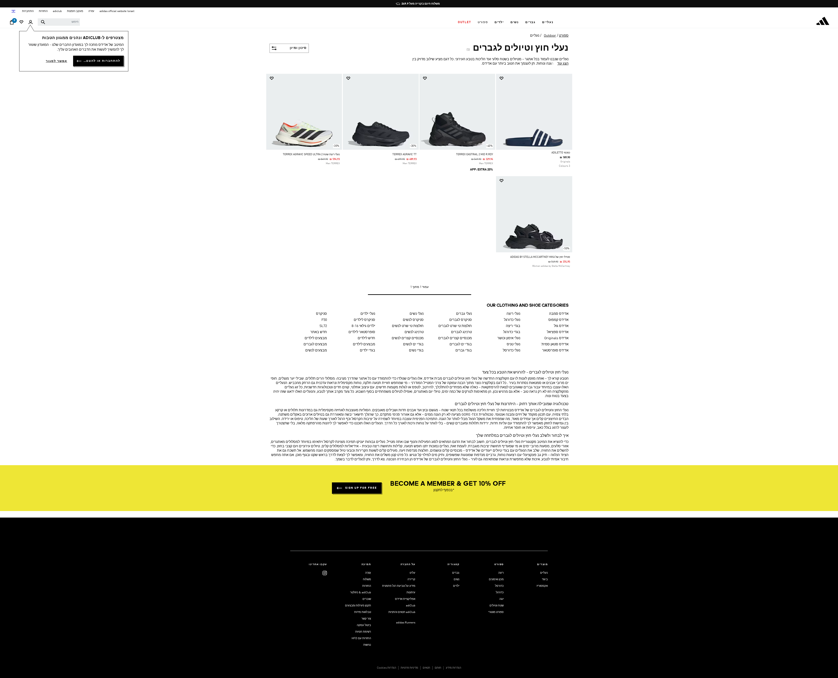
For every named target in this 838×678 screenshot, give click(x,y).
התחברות (28, 11)
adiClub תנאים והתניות (401, 612)
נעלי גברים (464, 314)
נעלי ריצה (513, 314)
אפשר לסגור (56, 61)
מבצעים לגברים (315, 344)
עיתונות (411, 592)
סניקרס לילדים (364, 320)
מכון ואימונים (496, 579)
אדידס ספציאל (557, 332)
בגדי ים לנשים (413, 344)
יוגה (501, 599)
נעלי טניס (513, 344)
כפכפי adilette (560, 152)
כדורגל (500, 592)
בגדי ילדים (367, 350)
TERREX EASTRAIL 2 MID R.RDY (474, 154)
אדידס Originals (556, 338)
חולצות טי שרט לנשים (408, 326)
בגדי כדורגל (511, 332)
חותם (438, 667)
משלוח (367, 579)
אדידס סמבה (558, 314)
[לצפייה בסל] (12, 23)
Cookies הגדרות (386, 667)
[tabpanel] (419, 189)
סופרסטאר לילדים (362, 332)
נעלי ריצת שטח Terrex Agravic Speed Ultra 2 (311, 154)
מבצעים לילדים (316, 338)
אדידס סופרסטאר (555, 350)
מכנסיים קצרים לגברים (455, 338)
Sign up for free (361, 488)
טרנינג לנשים (414, 332)
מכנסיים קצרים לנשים (408, 338)
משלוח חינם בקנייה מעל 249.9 (421, 3)
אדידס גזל (561, 326)
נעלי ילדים (368, 314)
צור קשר (366, 618)
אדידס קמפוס (558, 320)
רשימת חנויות (363, 631)
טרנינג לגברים (461, 332)
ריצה (501, 572)
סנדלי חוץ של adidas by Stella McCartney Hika (540, 257)
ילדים (456, 586)
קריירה (411, 579)
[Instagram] (325, 572)
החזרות (366, 586)
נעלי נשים (417, 314)
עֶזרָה (368, 572)
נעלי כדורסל (511, 350)
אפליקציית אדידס (405, 599)
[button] (548, 22)
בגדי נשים (416, 350)
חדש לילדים (366, 338)
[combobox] (59, 22)
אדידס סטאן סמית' (554, 344)
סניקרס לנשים (413, 320)
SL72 (323, 326)
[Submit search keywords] (43, 22)
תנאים (426, 667)
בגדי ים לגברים (461, 344)
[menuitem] (548, 22)
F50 (324, 320)
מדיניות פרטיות (409, 667)
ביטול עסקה (364, 625)
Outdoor (550, 36)
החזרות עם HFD (361, 638)
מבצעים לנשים (316, 350)
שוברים (366, 599)
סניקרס (321, 314)
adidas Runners (405, 622)
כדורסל (499, 586)
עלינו (412, 572)
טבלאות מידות (362, 612)
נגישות (367, 645)
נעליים (534, 36)
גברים (455, 572)
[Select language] (13, 11)
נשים (456, 579)
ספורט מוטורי (496, 612)
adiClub (410, 605)
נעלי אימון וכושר (508, 338)
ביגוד (545, 579)
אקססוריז (542, 586)
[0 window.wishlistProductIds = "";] (21, 22)
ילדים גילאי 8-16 (363, 326)
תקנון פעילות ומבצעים (358, 605)
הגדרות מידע (453, 667)
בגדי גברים (463, 350)
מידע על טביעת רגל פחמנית (398, 586)
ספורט (563, 36)
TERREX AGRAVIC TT (404, 154)
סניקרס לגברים (460, 320)
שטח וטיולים (496, 605)
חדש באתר (318, 332)
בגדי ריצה (513, 326)
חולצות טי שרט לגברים (455, 326)
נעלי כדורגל (512, 320)
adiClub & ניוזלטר (360, 592)
